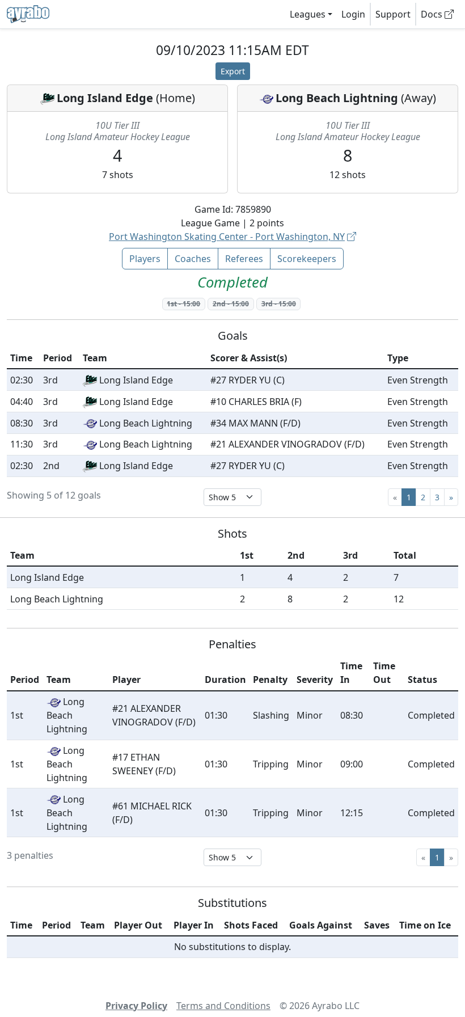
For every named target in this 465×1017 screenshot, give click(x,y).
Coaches (193, 258)
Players (144, 258)
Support (393, 14)
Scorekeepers (306, 258)
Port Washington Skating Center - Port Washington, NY (227, 236)
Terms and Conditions (223, 1005)
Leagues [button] (307, 14)
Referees (244, 258)
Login (353, 14)
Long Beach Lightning (337, 98)
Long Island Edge (105, 98)
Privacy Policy (136, 1005)
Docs (433, 14)
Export (233, 71)
